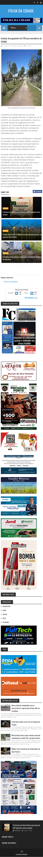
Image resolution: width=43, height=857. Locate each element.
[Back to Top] (22, 851)
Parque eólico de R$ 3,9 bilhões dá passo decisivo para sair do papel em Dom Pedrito (22, 235)
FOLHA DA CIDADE (21, 10)
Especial (5, 614)
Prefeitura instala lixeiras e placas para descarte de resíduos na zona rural (22, 258)
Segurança (6, 622)
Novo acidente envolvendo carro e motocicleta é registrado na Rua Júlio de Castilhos (26, 708)
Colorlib (24, 854)
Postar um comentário (11, 281)
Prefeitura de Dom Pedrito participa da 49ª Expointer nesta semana (21, 213)
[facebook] (34, 2)
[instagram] (37, 2)
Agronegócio (6, 606)
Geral (4, 618)
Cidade (29, 46)
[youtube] (41, 2)
